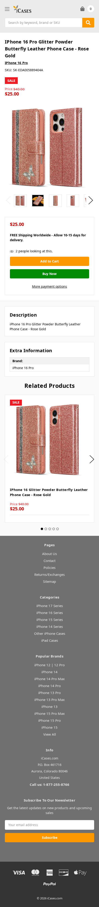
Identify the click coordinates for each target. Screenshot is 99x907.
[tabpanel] (49, 458)
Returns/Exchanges (49, 574)
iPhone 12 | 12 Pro (49, 665)
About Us (49, 553)
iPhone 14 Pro (49, 685)
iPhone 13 (49, 706)
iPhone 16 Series (49, 612)
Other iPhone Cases (49, 633)
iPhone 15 (49, 727)
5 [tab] (57, 529)
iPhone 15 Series (49, 619)
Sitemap (49, 581)
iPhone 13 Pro (49, 692)
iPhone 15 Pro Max (49, 713)
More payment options (49, 286)
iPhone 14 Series (49, 626)
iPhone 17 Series (49, 605)
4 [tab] (53, 529)
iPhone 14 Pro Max (49, 678)
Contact (49, 560)
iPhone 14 (49, 671)
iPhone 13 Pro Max (49, 699)
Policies (49, 567)
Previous (8, 200)
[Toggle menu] (7, 9)
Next (90, 200)
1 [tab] (42, 529)
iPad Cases (49, 640)
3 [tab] (50, 529)
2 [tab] (46, 529)
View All (49, 734)
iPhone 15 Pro (49, 720)
